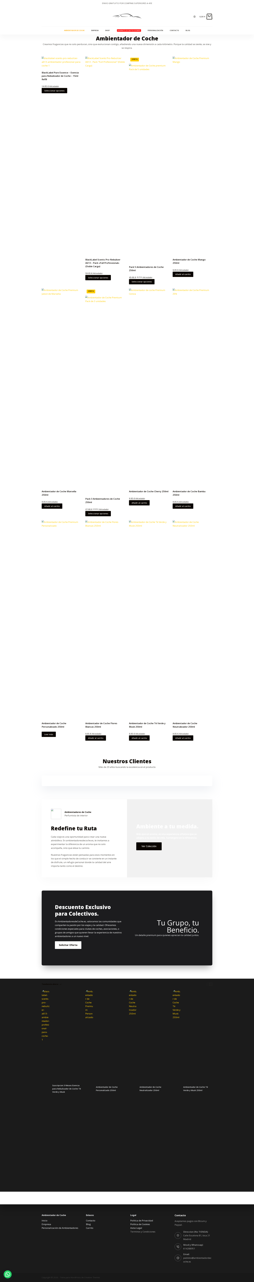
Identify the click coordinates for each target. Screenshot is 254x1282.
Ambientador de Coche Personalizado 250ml (107, 1089)
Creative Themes (92, 1277)
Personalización (155, 30)
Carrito (89, 1227)
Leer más (48, 734)
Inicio (44, 1220)
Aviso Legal (136, 1227)
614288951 (189, 1248)
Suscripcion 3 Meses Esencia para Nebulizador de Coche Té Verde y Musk (66, 1088)
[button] (8, 1274)
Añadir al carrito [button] (183, 274)
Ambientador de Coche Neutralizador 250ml (150, 1089)
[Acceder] (195, 17)
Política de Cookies (140, 1224)
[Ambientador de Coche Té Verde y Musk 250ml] (177, 1089)
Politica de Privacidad (141, 1220)
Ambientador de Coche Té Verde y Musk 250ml (195, 1089)
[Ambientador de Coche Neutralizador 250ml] (133, 1089)
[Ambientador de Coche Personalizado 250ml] (89, 1089)
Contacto (174, 30)
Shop (107, 30)
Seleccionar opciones (54, 90)
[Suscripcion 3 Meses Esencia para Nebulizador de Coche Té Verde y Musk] (46, 1089)
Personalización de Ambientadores (60, 1227)
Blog (188, 30)
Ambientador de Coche (74, 30)
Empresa (95, 30)
